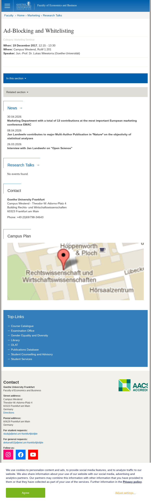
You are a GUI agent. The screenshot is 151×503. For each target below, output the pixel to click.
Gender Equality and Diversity (29, 335)
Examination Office (22, 330)
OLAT (14, 344)
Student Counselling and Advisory (32, 354)
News (12, 108)
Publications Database (25, 349)
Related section (16, 92)
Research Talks (52, 15)
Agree (25, 492)
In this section (15, 78)
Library (15, 340)
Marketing (34, 15)
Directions (8, 412)
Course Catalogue (22, 326)
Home (21, 15)
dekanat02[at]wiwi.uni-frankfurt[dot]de (23, 442)
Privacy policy (132, 481)
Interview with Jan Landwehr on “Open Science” (39, 148)
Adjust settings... (125, 492)
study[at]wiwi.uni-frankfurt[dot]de (20, 433)
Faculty (8, 15)
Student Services (21, 359)
